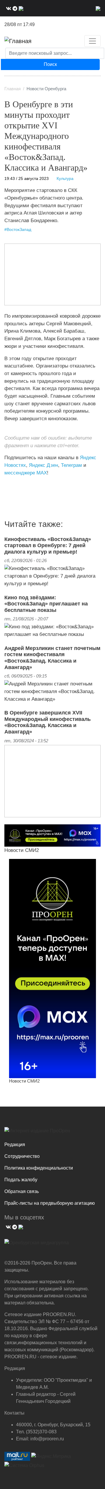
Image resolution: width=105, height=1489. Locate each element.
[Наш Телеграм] (14, 8)
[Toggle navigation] (92, 41)
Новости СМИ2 (21, 850)
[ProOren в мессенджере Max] (52, 835)
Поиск (50, 64)
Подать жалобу (20, 1179)
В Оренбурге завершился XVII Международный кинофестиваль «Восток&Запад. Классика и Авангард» (47, 722)
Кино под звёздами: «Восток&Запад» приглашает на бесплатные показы (46, 604)
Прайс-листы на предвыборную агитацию (49, 1203)
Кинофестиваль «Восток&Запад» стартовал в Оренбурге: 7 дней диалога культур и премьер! (47, 545)
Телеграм (71, 465)
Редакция (14, 1144)
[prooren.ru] (52, 1133)
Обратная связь (21, 1191)
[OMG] (36, 1245)
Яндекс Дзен (43, 465)
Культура (65, 178)
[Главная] (18, 41)
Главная (12, 88)
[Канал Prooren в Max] (52, 968)
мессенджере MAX (25, 473)
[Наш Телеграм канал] (15, 485)
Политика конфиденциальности (38, 1167)
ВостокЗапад (19, 229)
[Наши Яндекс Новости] (11, 485)
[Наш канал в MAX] (20, 8)
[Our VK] (8, 8)
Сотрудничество (22, 1156)
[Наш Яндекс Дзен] (6, 485)
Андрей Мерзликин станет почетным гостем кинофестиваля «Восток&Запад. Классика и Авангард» (52, 657)
